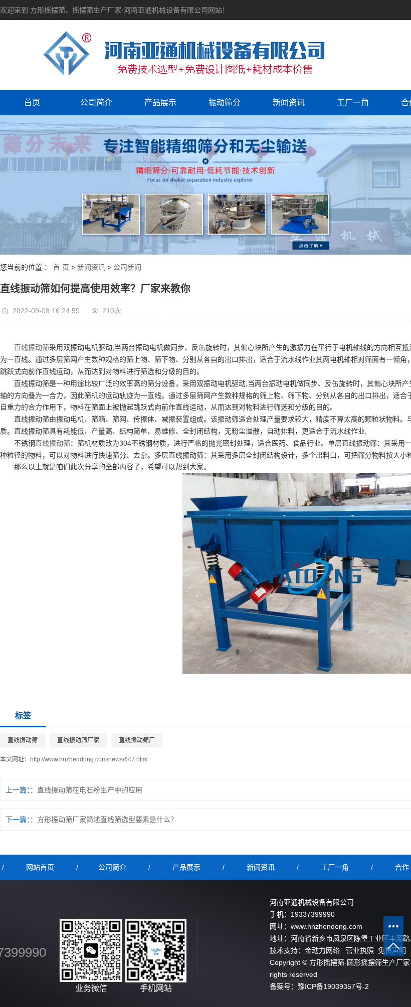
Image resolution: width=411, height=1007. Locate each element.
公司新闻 (127, 267)
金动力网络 (322, 950)
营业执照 (360, 950)
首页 (32, 102)
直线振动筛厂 (137, 740)
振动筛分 (225, 102)
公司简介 (96, 102)
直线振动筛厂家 (78, 740)
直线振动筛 (31, 347)
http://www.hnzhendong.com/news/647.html (89, 759)
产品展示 (160, 102)
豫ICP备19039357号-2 (333, 986)
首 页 (61, 267)
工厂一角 (353, 102)
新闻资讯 (289, 102)
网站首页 (40, 867)
